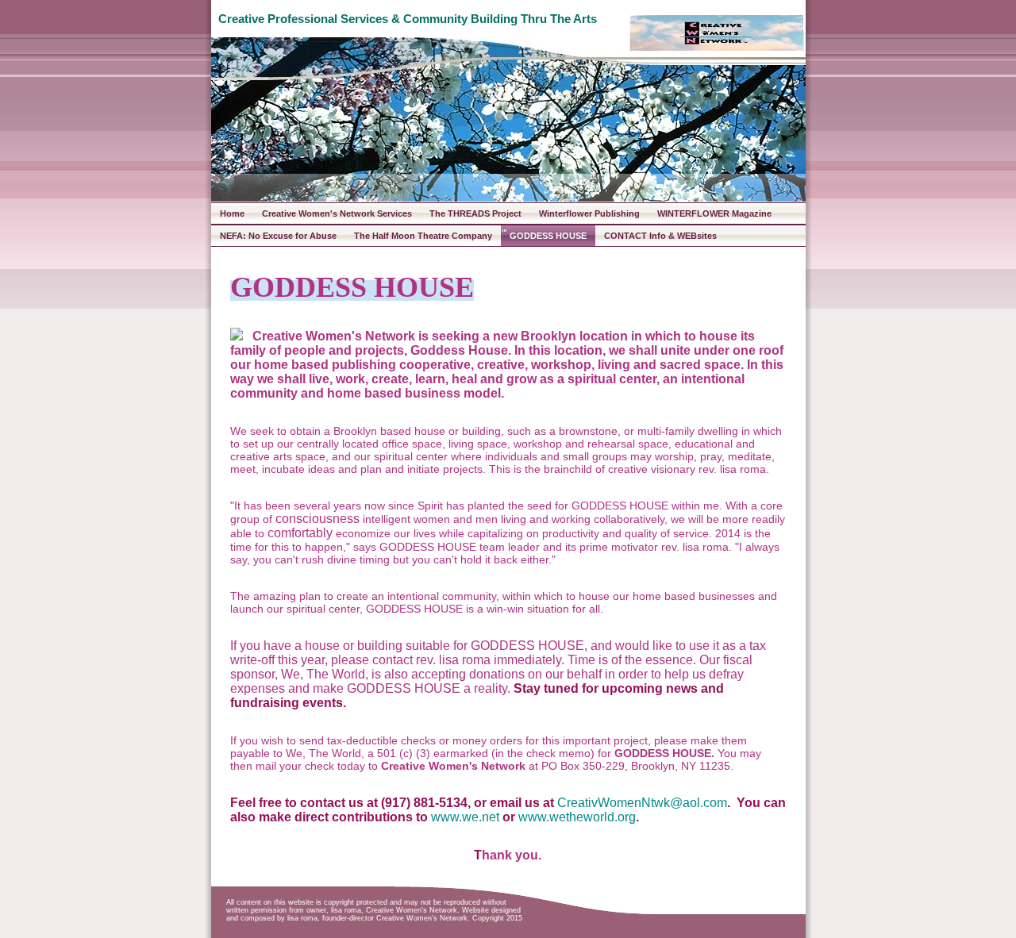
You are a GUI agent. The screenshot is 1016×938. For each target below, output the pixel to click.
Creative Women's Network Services (337, 213)
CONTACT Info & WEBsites (660, 235)
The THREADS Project (475, 213)
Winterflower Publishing (589, 213)
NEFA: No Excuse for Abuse (278, 235)
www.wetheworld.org (577, 817)
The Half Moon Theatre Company (423, 235)
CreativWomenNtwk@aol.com (642, 802)
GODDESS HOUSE (548, 235)
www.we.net (465, 817)
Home (232, 213)
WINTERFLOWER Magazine (714, 213)
